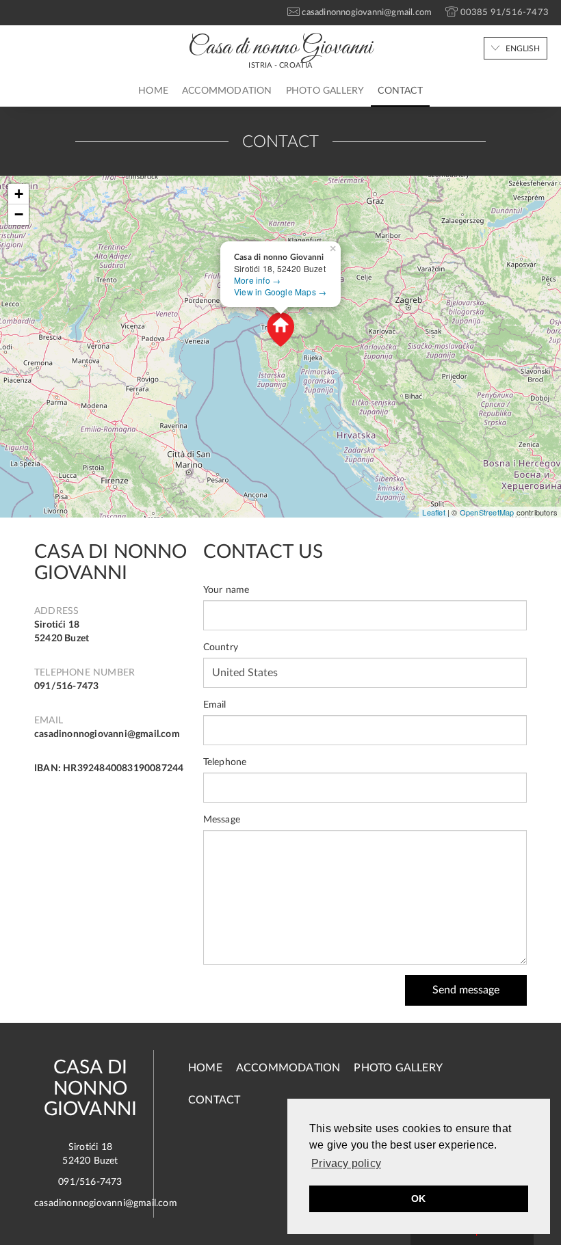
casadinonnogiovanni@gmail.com (107, 734)
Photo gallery (325, 91)
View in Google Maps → (280, 291)
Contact (400, 91)
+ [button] (18, 193)
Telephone (225, 762)
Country (220, 647)
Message (221, 820)
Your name (226, 590)
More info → (257, 280)
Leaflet (433, 512)
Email (214, 705)
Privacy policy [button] (346, 1163)
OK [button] (418, 1198)
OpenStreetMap (487, 512)
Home (153, 91)
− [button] (18, 214)
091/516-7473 (66, 686)
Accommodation (227, 91)
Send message (465, 990)
